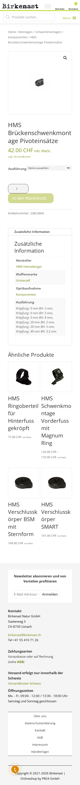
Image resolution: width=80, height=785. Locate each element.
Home (12, 32)
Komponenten (17, 37)
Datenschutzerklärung (40, 723)
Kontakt (40, 730)
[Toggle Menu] (48, 6)
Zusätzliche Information (32, 232)
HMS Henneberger (29, 266)
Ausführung (17, 169)
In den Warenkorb (29, 198)
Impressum (40, 744)
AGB (20, 662)
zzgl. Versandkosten (19, 156)
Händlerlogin (40, 752)
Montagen (26, 32)
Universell (23, 280)
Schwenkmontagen (48, 32)
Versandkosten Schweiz (24, 683)
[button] (65, 58)
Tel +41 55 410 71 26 (23, 640)
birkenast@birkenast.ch (24, 635)
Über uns (40, 716)
